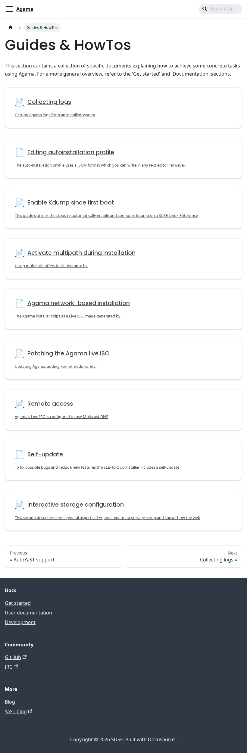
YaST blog (16, 711)
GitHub (13, 657)
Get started (18, 603)
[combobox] (220, 9)
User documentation (28, 612)
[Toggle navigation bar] (9, 9)
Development (20, 622)
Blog (10, 701)
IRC (8, 667)
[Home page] (10, 27)
